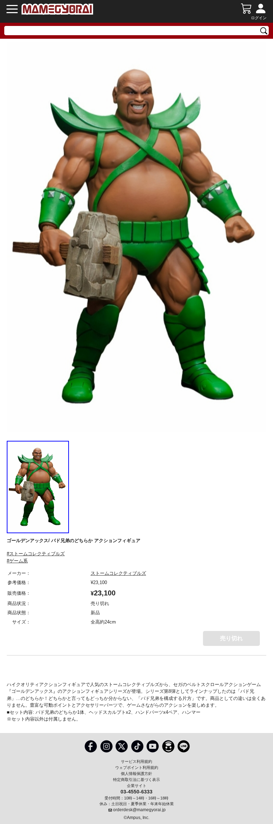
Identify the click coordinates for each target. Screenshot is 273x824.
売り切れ (231, 638)
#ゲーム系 (17, 560)
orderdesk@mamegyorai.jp (139, 809)
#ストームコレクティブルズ (36, 553)
